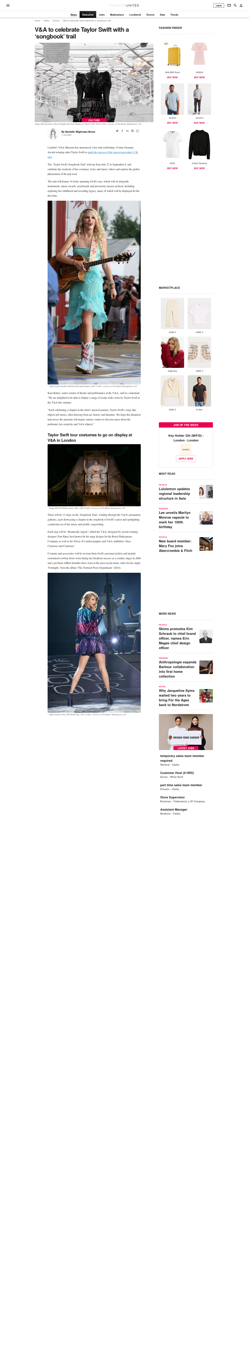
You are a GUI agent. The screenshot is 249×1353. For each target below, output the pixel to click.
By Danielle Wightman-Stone (78, 131)
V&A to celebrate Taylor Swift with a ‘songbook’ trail (87, 20)
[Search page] (235, 5)
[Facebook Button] (122, 130)
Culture (56, 20)
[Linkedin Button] (127, 130)
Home (37, 20)
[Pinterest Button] (132, 130)
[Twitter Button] (117, 130)
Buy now (172, 77)
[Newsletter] (229, 5)
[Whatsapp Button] (137, 130)
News (46, 20)
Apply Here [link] (186, 458)
